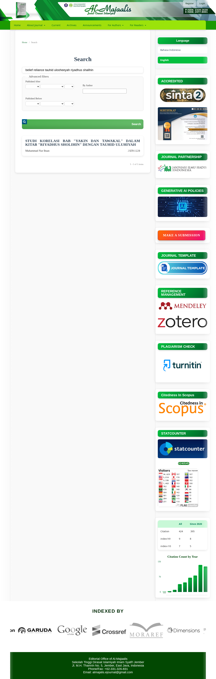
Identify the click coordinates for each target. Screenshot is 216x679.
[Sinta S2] (182, 139)
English (164, 60)
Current (56, 25)
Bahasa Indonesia (170, 50)
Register (189, 3)
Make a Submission (181, 235)
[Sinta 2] (182, 102)
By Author (88, 85)
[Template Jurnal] (182, 274)
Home (17, 25)
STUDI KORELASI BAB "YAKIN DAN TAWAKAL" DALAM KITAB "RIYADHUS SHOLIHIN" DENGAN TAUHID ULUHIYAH (82, 143)
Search (136, 124)
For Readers (137, 25)
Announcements (92, 25)
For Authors (115, 25)
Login (202, 3)
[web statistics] (183, 464)
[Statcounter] (182, 457)
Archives (71, 25)
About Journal (35, 25)
